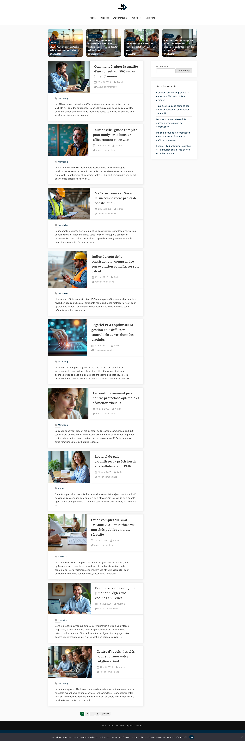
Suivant (105, 713)
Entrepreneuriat (120, 18)
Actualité (62, 620)
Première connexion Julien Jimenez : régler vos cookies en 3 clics (116, 593)
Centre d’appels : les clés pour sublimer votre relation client (116, 656)
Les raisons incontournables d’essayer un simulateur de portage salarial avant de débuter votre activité (103, 45)
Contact (139, 725)
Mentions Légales (124, 725)
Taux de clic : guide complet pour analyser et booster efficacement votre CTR (115, 135)
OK (192, 737)
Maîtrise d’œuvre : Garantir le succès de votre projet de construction (116, 198)
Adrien (118, 145)
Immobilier (136, 18)
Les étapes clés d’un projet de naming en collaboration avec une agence (141, 47)
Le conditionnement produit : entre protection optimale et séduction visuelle (116, 398)
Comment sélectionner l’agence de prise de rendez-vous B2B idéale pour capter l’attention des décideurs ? (179, 45)
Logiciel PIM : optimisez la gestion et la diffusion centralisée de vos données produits (173, 150)
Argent (93, 18)
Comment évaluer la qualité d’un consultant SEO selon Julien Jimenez (116, 71)
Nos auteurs (108, 725)
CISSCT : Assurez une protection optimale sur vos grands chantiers (65, 48)
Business (104, 18)
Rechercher (162, 66)
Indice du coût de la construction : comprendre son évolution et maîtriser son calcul (173, 136)
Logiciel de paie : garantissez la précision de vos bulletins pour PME (116, 461)
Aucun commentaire (107, 87)
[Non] (242, 737)
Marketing (150, 18)
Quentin (120, 82)
